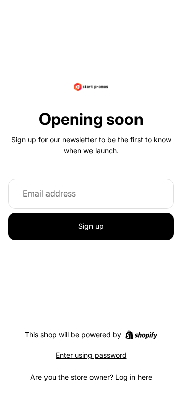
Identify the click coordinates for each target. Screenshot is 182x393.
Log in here (133, 377)
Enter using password (91, 355)
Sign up (91, 226)
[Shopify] (141, 334)
